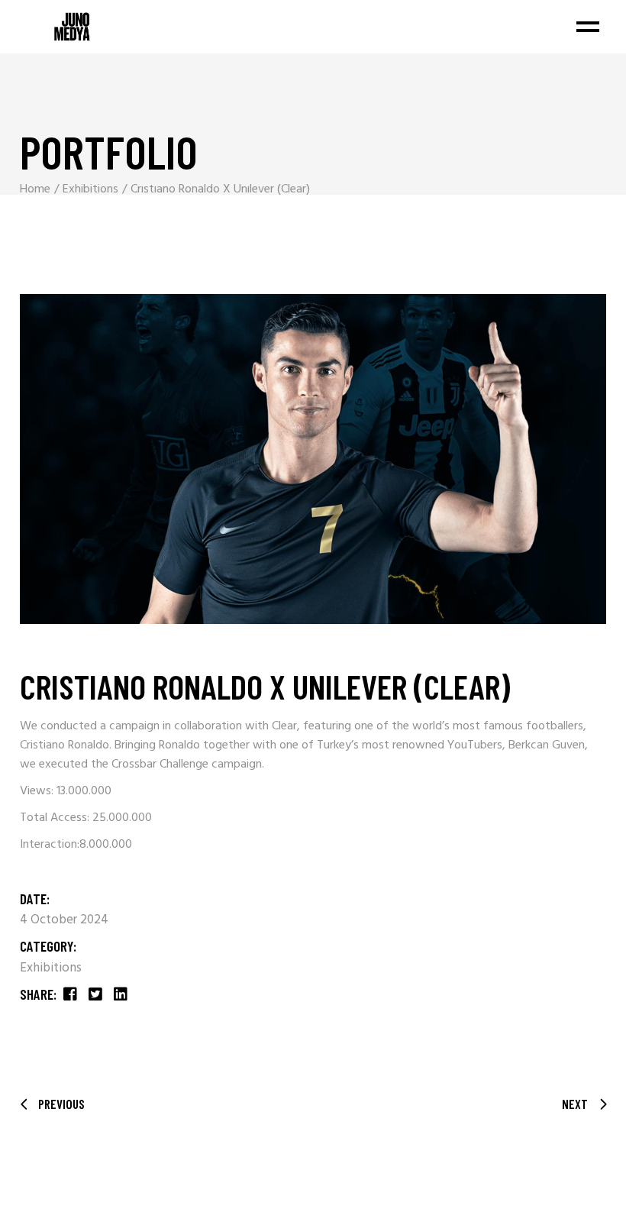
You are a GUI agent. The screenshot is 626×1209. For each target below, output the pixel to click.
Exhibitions (51, 968)
